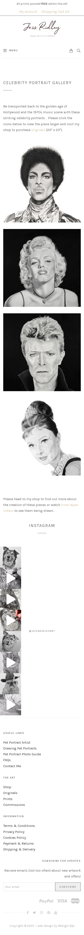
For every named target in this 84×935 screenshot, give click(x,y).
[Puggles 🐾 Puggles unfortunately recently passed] (10, 683)
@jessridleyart (42, 630)
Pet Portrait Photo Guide (22, 754)
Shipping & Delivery (19, 849)
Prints (7, 799)
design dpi (66, 926)
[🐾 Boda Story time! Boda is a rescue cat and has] (10, 662)
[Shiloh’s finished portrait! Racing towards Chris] (10, 557)
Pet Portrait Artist (16, 742)
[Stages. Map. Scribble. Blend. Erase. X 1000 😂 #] (10, 578)
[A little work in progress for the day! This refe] (10, 599)
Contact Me (12, 766)
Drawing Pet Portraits (20, 748)
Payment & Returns (18, 843)
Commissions (14, 805)
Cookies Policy (14, 838)
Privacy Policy (13, 832)
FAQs (7, 760)
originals (38, 130)
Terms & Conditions (19, 826)
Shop (7, 787)
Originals (10, 793)
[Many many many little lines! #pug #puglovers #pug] (10, 704)
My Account (28, 12)
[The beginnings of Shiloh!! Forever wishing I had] (10, 641)
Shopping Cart (55, 12)
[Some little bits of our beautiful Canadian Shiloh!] (10, 620)
